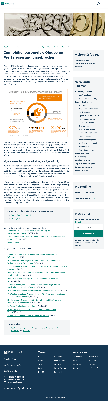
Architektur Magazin (84, 160)
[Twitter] (20, 388)
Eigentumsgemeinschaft (89, 116)
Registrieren (77, 364)
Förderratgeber (85, 136)
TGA (40, 364)
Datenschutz (94, 360)
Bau (40, 356)
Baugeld (82, 105)
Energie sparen (60, 360)
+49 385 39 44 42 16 (16, 379)
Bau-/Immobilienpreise (88, 109)
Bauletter (79, 222)
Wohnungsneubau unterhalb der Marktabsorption (28, 315)
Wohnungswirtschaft (87, 119)
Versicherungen (85, 112)
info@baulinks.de (15, 382)
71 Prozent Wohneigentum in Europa (22, 306)
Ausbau (41, 360)
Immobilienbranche (83, 102)
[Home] (20, 354)
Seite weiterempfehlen (84, 198)
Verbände (55, 328)
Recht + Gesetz (81, 170)
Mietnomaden (84, 146)
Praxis (40, 368)
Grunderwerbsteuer (87, 129)
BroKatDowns (60, 368)
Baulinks (7, 47)
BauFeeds (58, 372)
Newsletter (77, 356)
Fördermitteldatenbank (88, 133)
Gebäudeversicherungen (89, 98)
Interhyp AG (16, 218)
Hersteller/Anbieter (83, 92)
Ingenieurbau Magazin (85, 164)
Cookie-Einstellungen (94, 365)
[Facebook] (24, 388)
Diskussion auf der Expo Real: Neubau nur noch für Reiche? (31, 290)
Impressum (93, 356)
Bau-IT (41, 372)
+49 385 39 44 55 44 (16, 377)
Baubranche (80, 157)
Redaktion (16, 47)
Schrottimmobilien (86, 150)
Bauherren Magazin (83, 167)
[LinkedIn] (27, 388)
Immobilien (30, 328)
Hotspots (58, 356)
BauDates (58, 364)
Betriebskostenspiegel (88, 143)
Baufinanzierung (18, 328)
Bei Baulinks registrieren (85, 192)
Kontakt (76, 368)
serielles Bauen (88, 122)
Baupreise (15, 330)
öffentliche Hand (43, 328)
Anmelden (77, 360)
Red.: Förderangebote (88, 140)
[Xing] (31, 388)
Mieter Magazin (82, 153)
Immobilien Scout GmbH (21, 215)
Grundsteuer (84, 126)
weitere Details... (14, 242)
